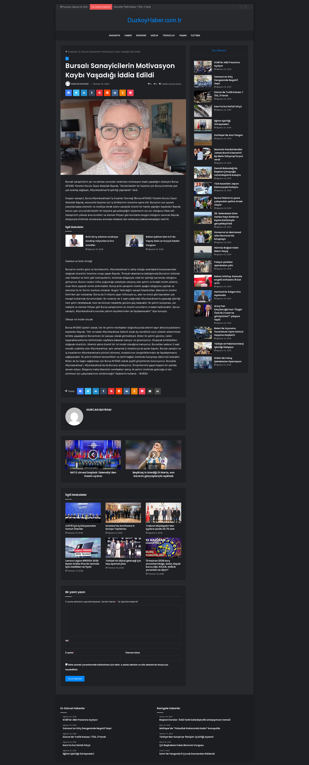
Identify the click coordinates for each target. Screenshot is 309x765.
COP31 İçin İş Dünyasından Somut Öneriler (80, 527)
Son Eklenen (219, 50)
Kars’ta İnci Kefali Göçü (228, 106)
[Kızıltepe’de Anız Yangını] (203, 140)
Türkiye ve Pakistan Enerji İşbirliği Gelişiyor (229, 345)
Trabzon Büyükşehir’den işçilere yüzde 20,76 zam (160, 527)
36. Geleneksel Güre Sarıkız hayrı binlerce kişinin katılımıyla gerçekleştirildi (226, 218)
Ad (67, 640)
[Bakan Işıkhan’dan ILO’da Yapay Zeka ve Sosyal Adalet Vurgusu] (134, 241)
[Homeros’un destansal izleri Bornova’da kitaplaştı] (203, 237)
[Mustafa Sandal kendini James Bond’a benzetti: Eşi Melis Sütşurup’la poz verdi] (203, 154)
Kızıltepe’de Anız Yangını (228, 135)
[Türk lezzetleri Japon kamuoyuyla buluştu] (203, 188)
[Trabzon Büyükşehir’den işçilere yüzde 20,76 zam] (163, 513)
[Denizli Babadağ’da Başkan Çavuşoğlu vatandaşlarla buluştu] (203, 173)
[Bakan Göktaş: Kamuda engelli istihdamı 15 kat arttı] (203, 281)
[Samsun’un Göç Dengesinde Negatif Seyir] (203, 81)
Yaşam (183, 35)
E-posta (70, 652)
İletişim (195, 35)
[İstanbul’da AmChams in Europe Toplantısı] (123, 513)
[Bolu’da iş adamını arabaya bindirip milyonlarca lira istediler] (74, 241)
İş (79, 51)
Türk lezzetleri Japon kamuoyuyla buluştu (226, 185)
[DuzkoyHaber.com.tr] (154, 20)
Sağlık (154, 35)
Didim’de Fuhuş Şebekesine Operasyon (227, 359)
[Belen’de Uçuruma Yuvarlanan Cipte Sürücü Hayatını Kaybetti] (203, 333)
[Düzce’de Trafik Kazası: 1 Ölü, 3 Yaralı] (203, 97)
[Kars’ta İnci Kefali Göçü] (203, 111)
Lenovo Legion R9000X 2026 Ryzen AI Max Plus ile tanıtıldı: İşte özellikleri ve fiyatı (82, 563)
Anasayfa (114, 35)
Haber (128, 35)
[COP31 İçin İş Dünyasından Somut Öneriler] (83, 513)
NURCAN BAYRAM (80, 84)
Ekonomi (141, 35)
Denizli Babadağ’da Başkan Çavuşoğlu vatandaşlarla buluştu (227, 172)
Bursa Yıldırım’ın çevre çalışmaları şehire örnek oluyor (228, 201)
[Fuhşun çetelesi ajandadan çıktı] (203, 266)
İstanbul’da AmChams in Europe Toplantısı (120, 527)
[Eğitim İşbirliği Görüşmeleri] (203, 125)
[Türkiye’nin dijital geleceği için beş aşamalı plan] (123, 548)
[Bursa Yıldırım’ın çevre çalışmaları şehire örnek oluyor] (203, 202)
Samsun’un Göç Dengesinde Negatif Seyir (226, 80)
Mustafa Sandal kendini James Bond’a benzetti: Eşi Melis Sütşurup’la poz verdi (228, 154)
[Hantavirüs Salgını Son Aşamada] (203, 296)
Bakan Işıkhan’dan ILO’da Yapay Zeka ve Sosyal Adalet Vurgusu (163, 241)
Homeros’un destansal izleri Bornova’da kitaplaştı (227, 236)
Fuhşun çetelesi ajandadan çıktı (223, 263)
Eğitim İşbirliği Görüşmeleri (222, 122)
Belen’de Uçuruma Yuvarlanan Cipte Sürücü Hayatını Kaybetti (228, 332)
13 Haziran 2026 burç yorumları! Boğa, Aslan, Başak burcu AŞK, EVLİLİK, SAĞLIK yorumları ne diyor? (163, 565)
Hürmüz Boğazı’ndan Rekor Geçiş (226, 249)
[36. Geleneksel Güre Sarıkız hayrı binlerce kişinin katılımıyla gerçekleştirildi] (203, 218)
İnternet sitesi (133, 652)
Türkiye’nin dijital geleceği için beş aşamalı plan (123, 562)
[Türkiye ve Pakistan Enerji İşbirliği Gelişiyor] (203, 348)
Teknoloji (169, 35)
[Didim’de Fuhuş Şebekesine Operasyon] (203, 362)
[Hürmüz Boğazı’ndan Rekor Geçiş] (203, 252)
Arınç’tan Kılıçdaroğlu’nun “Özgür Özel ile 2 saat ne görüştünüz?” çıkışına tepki (228, 312)
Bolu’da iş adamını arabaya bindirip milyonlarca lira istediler (102, 241)
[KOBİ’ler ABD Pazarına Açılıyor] (203, 67)
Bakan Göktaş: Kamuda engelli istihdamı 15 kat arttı (228, 280)
